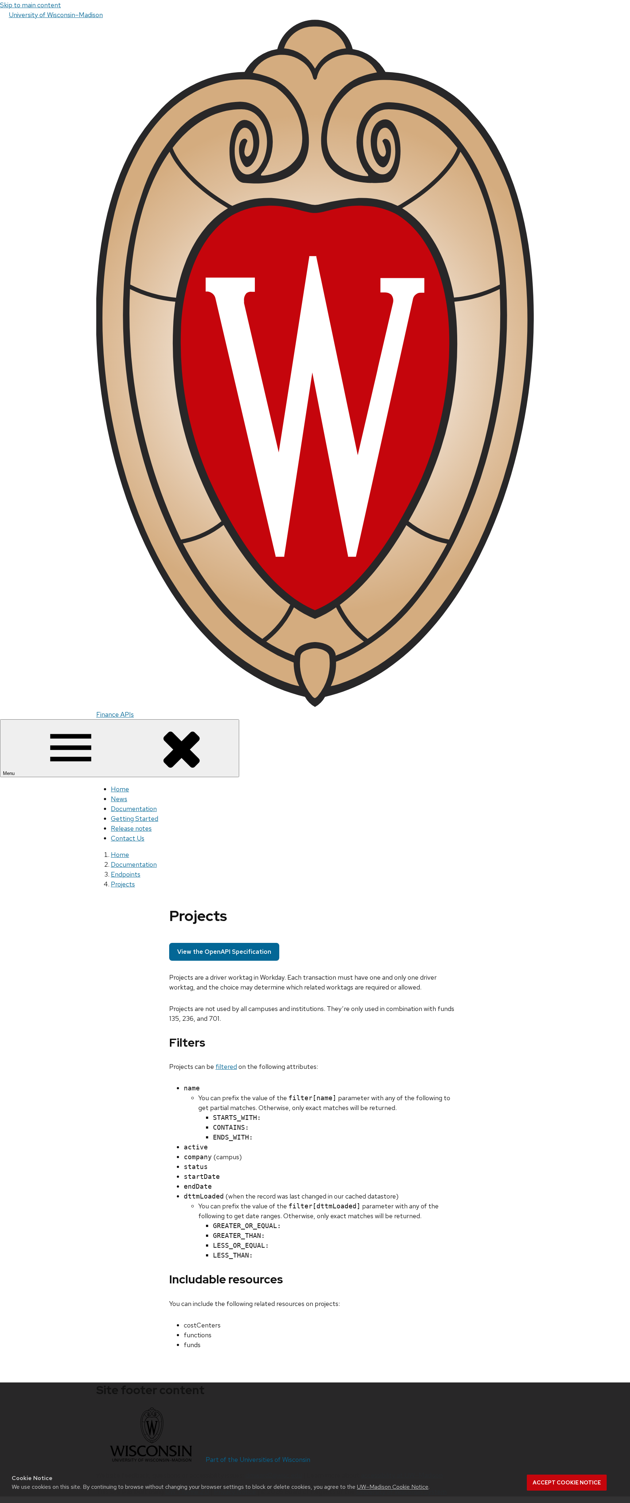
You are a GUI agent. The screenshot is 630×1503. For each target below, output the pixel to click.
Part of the (258, 1459)
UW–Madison (56, 15)
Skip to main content (30, 5)
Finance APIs (115, 714)
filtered (226, 1066)
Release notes (131, 828)
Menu (9, 773)
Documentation (134, 808)
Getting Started (134, 818)
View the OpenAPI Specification (224, 952)
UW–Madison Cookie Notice (392, 1487)
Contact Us (127, 838)
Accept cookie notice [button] (567, 1482)
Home (120, 789)
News (119, 799)
